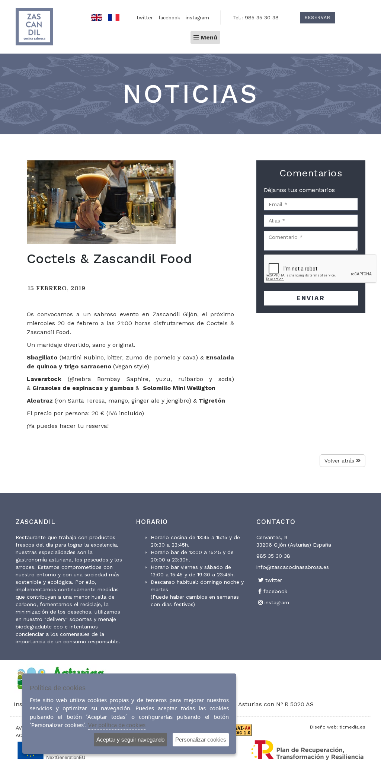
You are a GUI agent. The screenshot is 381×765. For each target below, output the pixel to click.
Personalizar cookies (200, 739)
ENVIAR (311, 298)
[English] (96, 15)
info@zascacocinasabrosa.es (292, 567)
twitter (145, 17)
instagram (197, 17)
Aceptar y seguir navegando (130, 739)
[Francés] (113, 15)
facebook (169, 17)
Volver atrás (340, 461)
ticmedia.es (352, 727)
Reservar (317, 17)
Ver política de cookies (116, 725)
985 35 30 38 (273, 556)
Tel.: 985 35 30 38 (256, 17)
